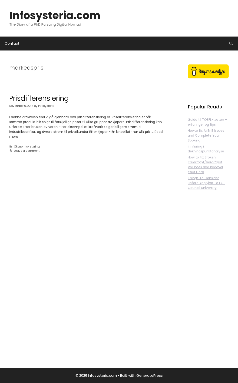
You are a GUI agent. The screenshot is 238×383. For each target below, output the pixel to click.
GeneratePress (149, 375)
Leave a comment (27, 151)
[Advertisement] (208, 284)
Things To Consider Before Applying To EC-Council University (206, 183)
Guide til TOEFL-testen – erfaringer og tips (207, 122)
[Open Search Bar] (231, 43)
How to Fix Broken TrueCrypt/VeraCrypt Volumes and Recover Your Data (205, 164)
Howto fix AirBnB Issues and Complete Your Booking (206, 135)
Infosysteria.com (54, 15)
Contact (12, 43)
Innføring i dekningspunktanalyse (206, 149)
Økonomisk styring (27, 146)
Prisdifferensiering (39, 98)
